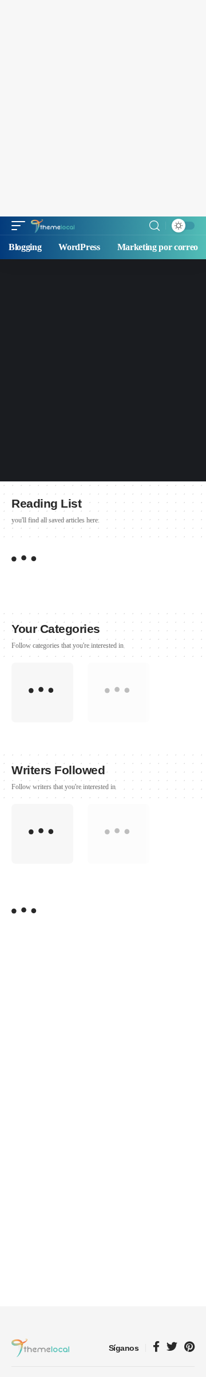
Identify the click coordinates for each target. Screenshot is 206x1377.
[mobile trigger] (21, 225)
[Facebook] (156, 1348)
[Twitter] (172, 1348)
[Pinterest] (189, 1348)
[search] (154, 226)
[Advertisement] (103, 108)
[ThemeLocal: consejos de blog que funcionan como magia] (52, 225)
